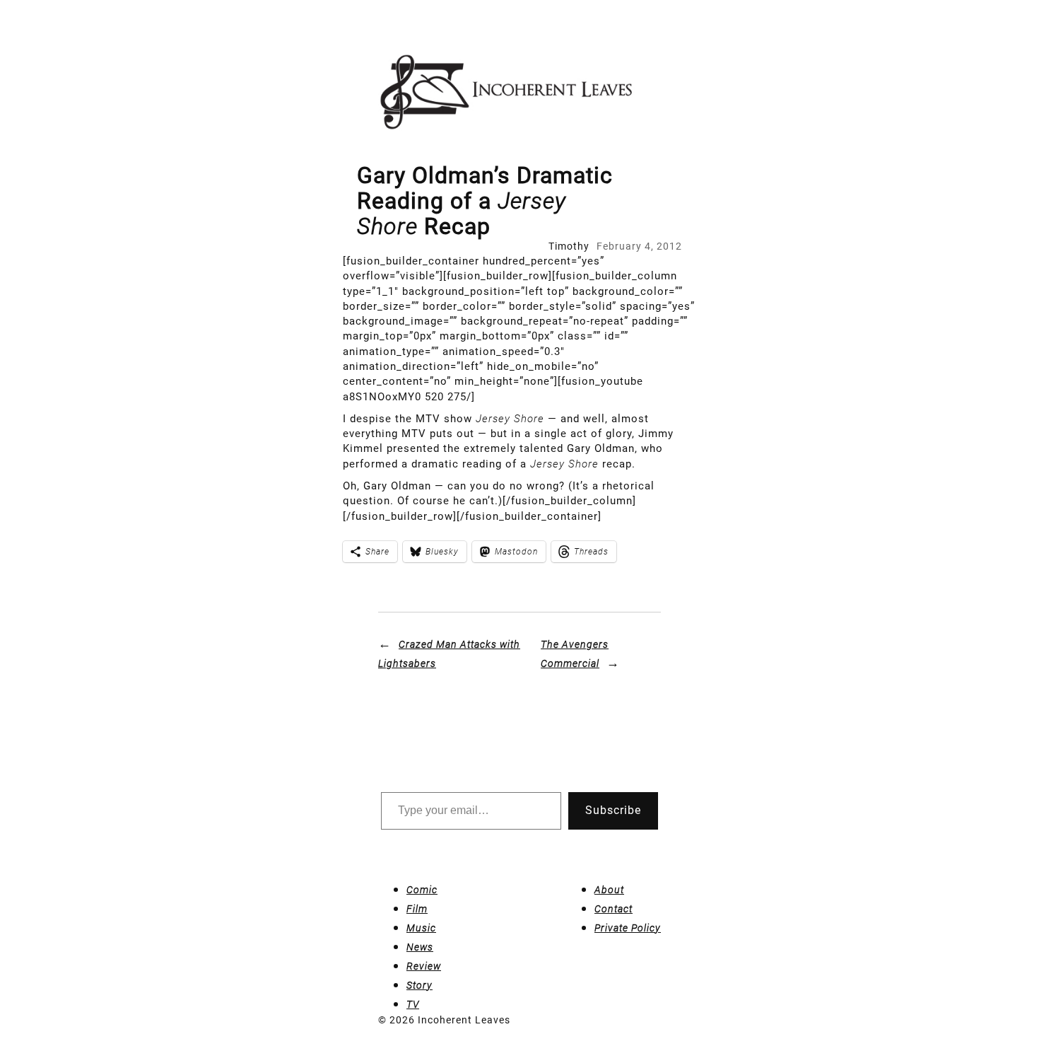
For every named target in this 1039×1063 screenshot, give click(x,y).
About (609, 889)
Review (423, 966)
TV (412, 1004)
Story (419, 985)
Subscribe (613, 810)
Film (417, 908)
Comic (422, 889)
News (419, 947)
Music (421, 928)
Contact (613, 908)
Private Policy (627, 928)
